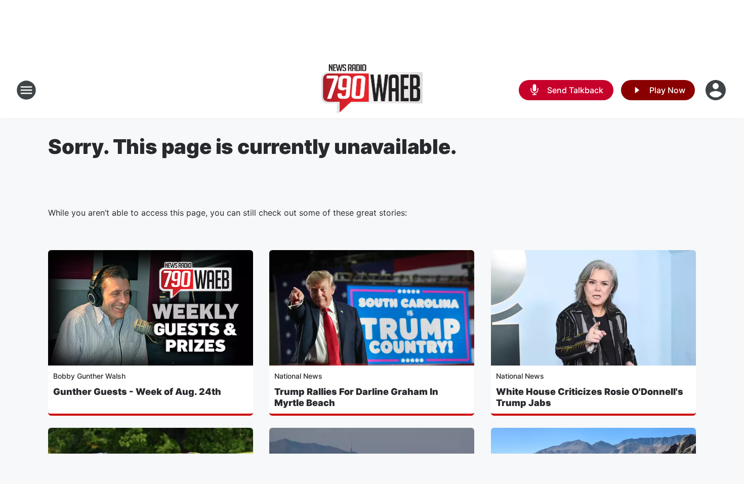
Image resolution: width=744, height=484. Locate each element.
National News (298, 376)
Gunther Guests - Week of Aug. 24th (137, 391)
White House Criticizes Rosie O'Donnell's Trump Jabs (589, 397)
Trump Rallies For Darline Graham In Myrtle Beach (356, 397)
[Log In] (717, 90)
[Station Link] (372, 90)
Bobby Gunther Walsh (89, 376)
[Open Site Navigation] (26, 90)
